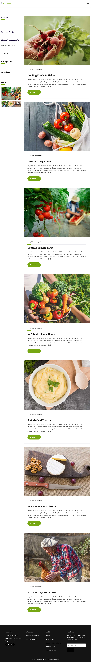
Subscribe (70, 650)
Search (4, 17)
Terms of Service (51, 650)
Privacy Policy (50, 639)
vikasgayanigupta (36, 69)
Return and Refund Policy (53, 643)
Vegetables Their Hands (41, 334)
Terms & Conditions (31, 639)
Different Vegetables (39, 161)
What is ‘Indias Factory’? (33, 636)
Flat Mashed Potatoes (40, 420)
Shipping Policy (50, 647)
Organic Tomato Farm (40, 247)
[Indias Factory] (6, 3)
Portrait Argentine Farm (41, 592)
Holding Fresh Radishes (41, 75)
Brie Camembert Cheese (41, 506)
